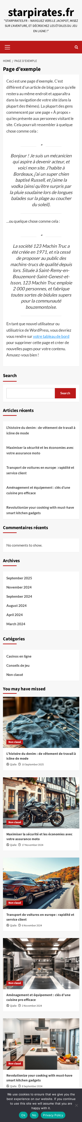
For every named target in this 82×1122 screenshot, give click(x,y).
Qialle (13, 765)
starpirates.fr (41, 12)
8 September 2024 (32, 1086)
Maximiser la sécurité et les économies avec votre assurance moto (40, 450)
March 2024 (15, 624)
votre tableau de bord (51, 336)
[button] (7, 46)
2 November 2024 (32, 1006)
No (34, 1115)
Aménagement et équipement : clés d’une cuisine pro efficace (38, 490)
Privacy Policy (53, 1115)
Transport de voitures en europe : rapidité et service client (40, 470)
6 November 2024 (32, 926)
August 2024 (16, 605)
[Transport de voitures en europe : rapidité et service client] (41, 883)
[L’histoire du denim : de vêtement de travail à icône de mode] (41, 722)
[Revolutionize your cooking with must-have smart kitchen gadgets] (41, 1043)
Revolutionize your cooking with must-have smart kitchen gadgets (40, 510)
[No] (76, 1105)
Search (10, 375)
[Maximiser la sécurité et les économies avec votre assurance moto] (41, 802)
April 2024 (14, 615)
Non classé (14, 674)
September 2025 (19, 578)
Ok (23, 1115)
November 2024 (19, 587)
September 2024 (19, 596)
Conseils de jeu (18, 665)
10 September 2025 (33, 765)
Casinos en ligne (18, 656)
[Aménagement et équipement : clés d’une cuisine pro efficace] (41, 963)
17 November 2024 (32, 845)
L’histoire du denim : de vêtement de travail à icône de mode (40, 430)
